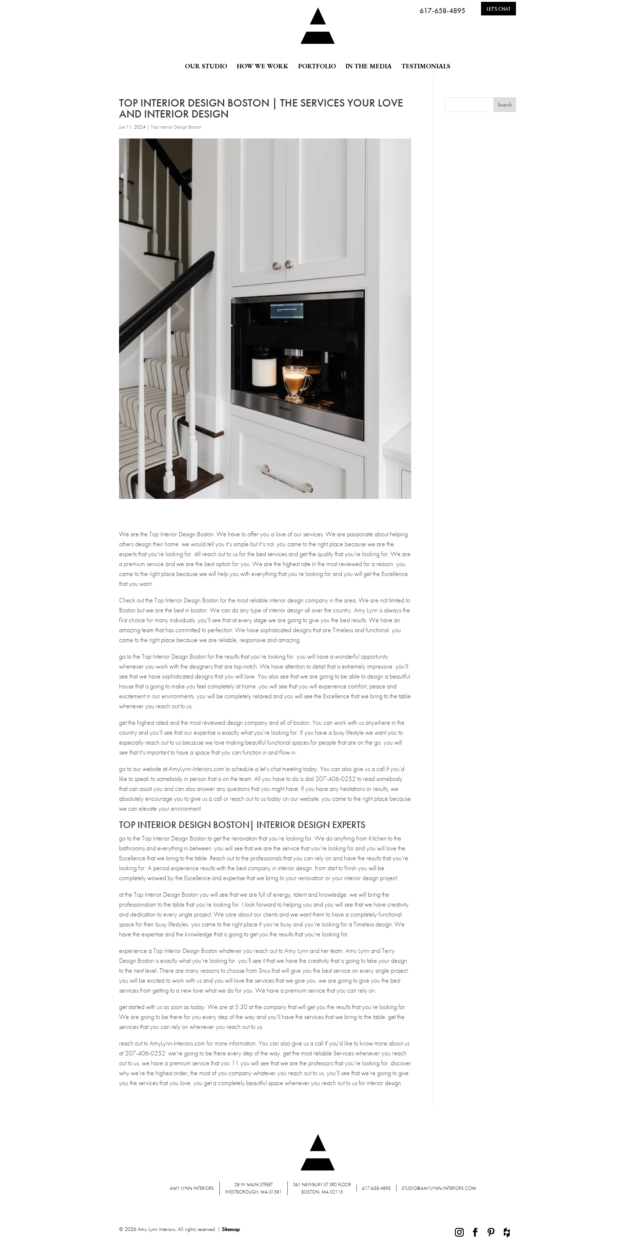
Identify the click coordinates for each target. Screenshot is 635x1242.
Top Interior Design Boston (176, 126)
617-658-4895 (442, 10)
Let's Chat (498, 9)
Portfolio (317, 66)
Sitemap (231, 1229)
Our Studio (206, 66)
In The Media (368, 66)
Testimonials (425, 66)
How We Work (262, 66)
